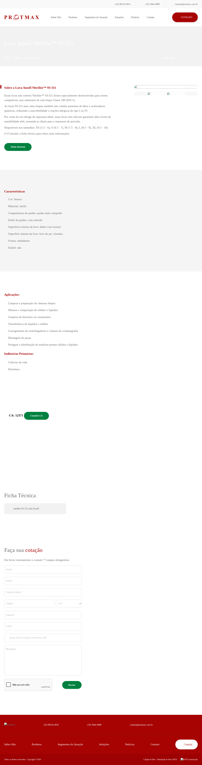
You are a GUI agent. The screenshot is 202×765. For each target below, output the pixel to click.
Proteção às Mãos (33, 58)
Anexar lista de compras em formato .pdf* (28, 638)
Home (7, 58)
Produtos (72, 17)
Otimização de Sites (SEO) (167, 759)
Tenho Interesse (18, 147)
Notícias (135, 17)
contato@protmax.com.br (186, 4)
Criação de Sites (149, 759)
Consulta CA (36, 416)
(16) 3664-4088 (153, 4)
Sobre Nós (56, 17)
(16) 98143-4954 (122, 4)
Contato (150, 17)
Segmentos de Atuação (96, 17)
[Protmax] (21, 17)
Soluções (119, 17)
